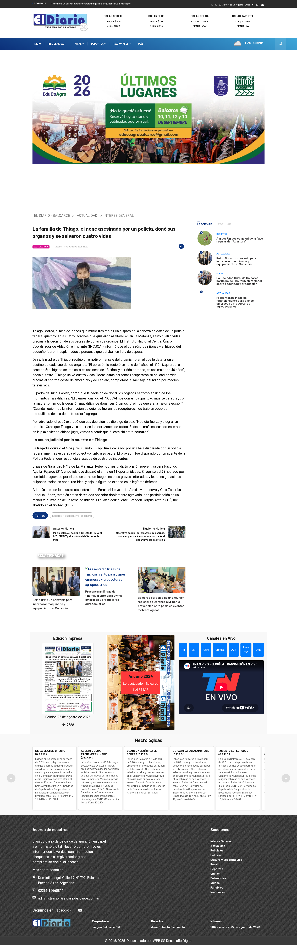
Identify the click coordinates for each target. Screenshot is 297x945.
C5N (206, 649)
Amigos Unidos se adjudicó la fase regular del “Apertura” (239, 239)
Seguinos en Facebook (51, 910)
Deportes (97, 43)
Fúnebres (216, 887)
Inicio (37, 43)
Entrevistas (218, 878)
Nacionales (121, 43)
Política (215, 855)
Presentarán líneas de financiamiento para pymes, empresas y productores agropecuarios (235, 302)
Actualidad (87, 215)
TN (183, 649)
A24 (233, 649)
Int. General (56, 43)
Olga (258, 649)
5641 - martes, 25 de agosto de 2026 (235, 927)
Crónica (220, 649)
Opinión (215, 873)
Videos (215, 883)
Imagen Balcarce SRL (106, 927)
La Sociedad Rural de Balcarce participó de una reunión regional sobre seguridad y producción (239, 281)
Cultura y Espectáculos (226, 859)
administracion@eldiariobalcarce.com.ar (68, 898)
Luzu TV (246, 650)
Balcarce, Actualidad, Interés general (72, 515)
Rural (78, 43)
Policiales (216, 850)
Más (141, 43)
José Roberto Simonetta (168, 927)
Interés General (221, 841)
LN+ (194, 649)
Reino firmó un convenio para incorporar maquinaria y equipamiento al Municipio (91, 3)
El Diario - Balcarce (52, 215)
